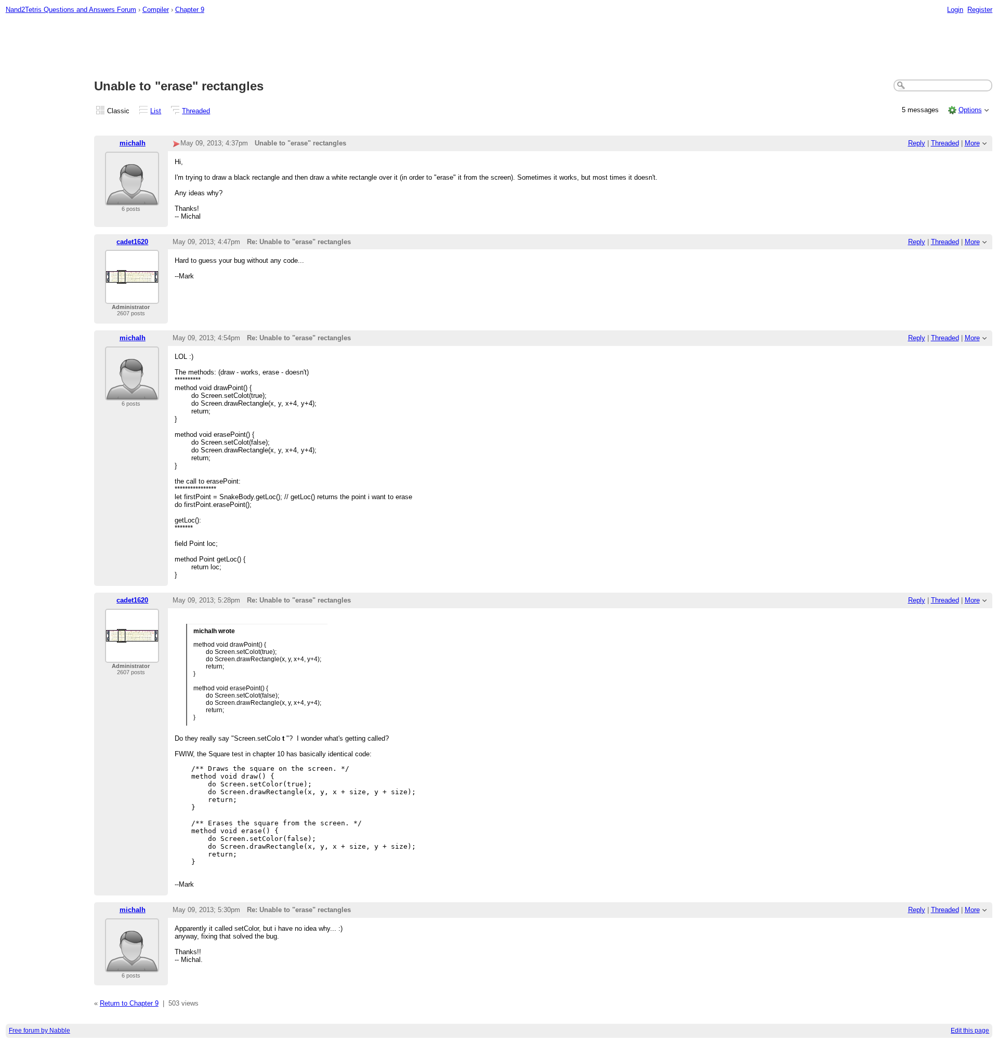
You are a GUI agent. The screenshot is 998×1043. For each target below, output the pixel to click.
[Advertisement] (499, 47)
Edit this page (970, 1030)
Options (970, 110)
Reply (916, 143)
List (155, 111)
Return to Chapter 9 (129, 1003)
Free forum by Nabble (39, 1030)
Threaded (196, 111)
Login (955, 10)
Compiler (155, 10)
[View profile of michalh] (132, 199)
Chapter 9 (189, 10)
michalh (133, 143)
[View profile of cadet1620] (132, 297)
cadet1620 (132, 242)
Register (979, 10)
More (972, 143)
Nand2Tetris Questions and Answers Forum (71, 10)
